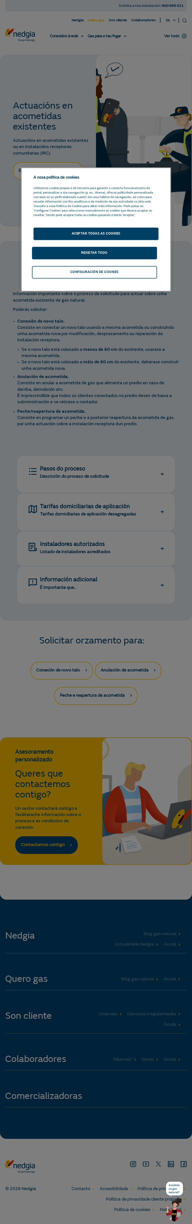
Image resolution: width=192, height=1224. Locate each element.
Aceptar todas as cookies (96, 233)
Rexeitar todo (94, 252)
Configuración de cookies (94, 272)
